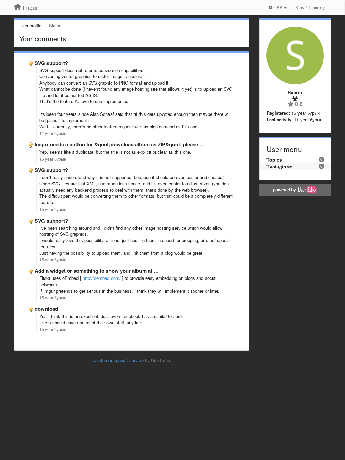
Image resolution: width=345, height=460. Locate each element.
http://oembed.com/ (102, 278)
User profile (30, 25)
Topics (274, 159)
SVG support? (51, 63)
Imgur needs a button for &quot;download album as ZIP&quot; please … (120, 144)
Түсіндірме (279, 166)
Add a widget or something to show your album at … (97, 270)
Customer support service (118, 360)
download (46, 309)
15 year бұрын (52, 159)
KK (279, 7)
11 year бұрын (52, 133)
